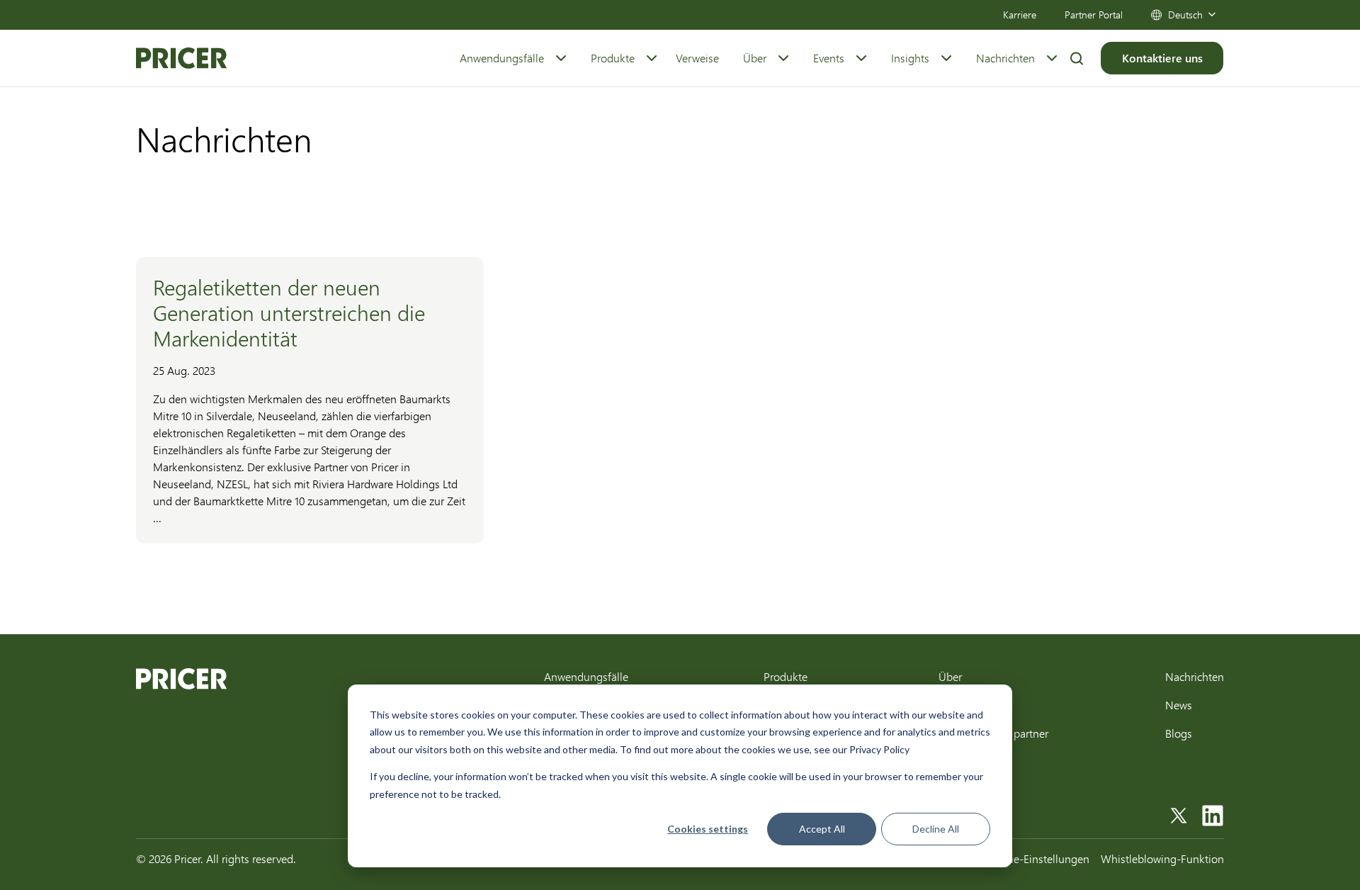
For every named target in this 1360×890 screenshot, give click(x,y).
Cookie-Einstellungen (1037, 858)
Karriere (1019, 14)
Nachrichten (1005, 57)
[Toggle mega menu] (561, 58)
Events (828, 57)
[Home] (181, 58)
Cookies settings (707, 829)
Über (754, 57)
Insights (910, 57)
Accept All (822, 829)
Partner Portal (1094, 14)
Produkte (613, 57)
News (1178, 704)
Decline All (935, 829)
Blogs (1178, 733)
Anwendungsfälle (502, 57)
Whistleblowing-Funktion (1162, 858)
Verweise (697, 57)
